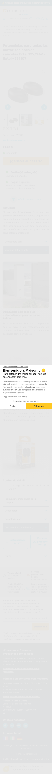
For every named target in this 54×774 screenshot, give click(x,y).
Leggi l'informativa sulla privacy (15, 397)
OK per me (39, 406)
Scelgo (13, 406)
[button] (6, 769)
